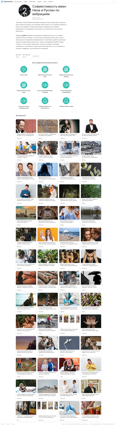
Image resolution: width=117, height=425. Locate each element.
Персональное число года (24, 91)
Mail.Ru (2, 424)
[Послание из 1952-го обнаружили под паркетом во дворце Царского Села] (48, 129)
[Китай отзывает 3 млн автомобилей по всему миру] (91, 151)
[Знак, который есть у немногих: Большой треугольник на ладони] (48, 238)
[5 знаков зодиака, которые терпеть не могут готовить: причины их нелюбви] (48, 151)
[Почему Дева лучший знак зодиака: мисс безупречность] (48, 346)
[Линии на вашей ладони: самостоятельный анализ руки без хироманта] (91, 324)
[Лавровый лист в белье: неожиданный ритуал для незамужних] (91, 173)
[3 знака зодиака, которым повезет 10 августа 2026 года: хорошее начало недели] (26, 389)
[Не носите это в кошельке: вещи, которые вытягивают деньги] (91, 129)
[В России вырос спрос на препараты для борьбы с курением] (69, 216)
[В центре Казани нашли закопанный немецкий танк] (69, 173)
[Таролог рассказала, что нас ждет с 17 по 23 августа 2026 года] (48, 411)
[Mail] (2, 1)
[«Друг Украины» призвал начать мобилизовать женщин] (91, 389)
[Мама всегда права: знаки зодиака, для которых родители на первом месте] (69, 259)
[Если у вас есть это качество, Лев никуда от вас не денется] (91, 346)
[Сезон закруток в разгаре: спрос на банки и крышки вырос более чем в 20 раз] (91, 411)
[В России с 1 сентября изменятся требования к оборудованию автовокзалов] (26, 411)
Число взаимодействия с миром (45, 91)
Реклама (12, 424)
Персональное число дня (45, 75)
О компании (7, 424)
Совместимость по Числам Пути (45, 107)
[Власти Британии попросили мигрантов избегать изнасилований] (26, 216)
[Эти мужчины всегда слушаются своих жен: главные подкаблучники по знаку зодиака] (26, 151)
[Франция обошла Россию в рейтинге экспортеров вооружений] (69, 346)
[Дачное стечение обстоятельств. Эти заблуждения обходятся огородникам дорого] (26, 368)
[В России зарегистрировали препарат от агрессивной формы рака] (69, 411)
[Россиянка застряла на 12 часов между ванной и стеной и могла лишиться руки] (69, 303)
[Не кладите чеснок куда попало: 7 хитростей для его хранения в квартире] (91, 303)
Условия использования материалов (73, 424)
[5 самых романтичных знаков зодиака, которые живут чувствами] (26, 238)
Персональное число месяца (66, 75)
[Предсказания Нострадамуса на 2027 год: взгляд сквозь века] (69, 129)
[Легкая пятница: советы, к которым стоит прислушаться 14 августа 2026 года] (69, 238)
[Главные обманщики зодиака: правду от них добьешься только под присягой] (26, 173)
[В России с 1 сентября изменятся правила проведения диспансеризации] (69, 151)
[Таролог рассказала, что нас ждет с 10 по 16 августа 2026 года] (69, 324)
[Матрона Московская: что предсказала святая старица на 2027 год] (48, 216)
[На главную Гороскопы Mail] (8, 1)
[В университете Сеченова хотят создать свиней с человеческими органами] (48, 281)
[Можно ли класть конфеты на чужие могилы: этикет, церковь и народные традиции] (69, 194)
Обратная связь (85, 424)
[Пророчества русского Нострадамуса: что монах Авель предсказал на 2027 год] (48, 173)
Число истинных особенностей (23, 107)
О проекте (63, 424)
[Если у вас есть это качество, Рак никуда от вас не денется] (26, 324)
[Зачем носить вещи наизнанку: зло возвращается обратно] (91, 368)
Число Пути (24, 75)
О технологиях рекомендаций (95, 424)
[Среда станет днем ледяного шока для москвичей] (91, 194)
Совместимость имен (66, 106)
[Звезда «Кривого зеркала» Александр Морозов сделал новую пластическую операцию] (69, 368)
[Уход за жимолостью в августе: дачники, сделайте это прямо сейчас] (48, 259)
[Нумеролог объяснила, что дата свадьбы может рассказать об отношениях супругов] (91, 238)
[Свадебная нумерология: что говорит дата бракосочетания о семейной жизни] (48, 194)
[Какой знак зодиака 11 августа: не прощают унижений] (48, 368)
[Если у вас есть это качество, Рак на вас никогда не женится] (26, 259)
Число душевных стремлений (66, 91)
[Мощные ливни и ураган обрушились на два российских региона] (48, 324)
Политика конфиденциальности (108, 424)
